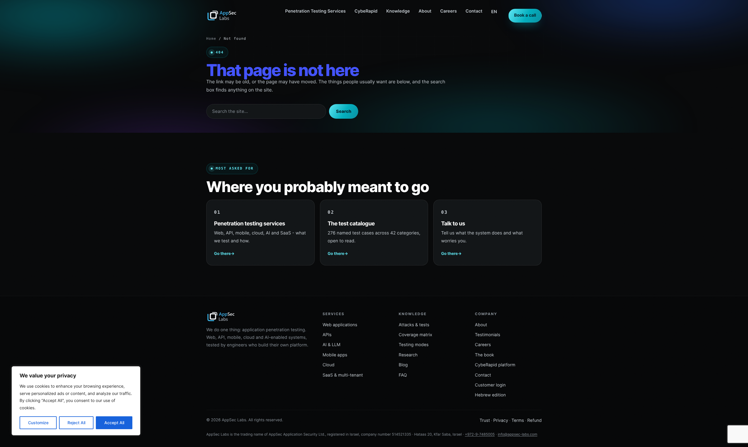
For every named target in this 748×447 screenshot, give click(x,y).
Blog (403, 364)
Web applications (340, 324)
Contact (473, 11)
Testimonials (487, 334)
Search (343, 111)
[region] (76, 400)
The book (484, 355)
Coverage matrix (415, 334)
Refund (534, 420)
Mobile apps (335, 355)
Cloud (329, 364)
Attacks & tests (414, 324)
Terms (517, 420)
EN (494, 11)
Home (211, 39)
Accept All (114, 422)
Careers (448, 11)
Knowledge (398, 11)
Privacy (500, 420)
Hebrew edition (490, 395)
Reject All (76, 422)
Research (408, 355)
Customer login (490, 385)
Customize (38, 422)
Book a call (525, 15)
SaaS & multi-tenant (343, 375)
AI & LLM (331, 344)
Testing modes (414, 344)
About (425, 11)
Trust (484, 420)
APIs (327, 334)
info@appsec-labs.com (517, 434)
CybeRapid (366, 11)
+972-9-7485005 (480, 434)
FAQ (403, 375)
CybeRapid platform (495, 364)
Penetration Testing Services (315, 11)
